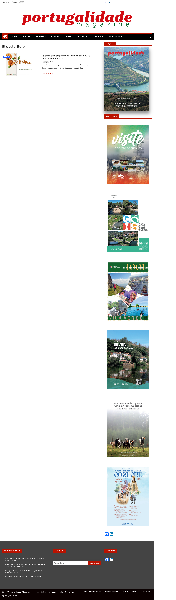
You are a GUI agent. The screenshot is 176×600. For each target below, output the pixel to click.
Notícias (55, 37)
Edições (26, 37)
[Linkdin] (109, 2)
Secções (40, 37)
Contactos (98, 37)
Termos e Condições (112, 592)
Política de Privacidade (92, 592)
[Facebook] (106, 2)
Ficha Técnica (115, 37)
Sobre (14, 37)
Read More (47, 73)
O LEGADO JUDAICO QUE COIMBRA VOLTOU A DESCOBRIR (23, 577)
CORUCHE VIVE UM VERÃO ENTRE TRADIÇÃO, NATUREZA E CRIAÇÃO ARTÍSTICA (24, 571)
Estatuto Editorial (130, 592)
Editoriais (82, 37)
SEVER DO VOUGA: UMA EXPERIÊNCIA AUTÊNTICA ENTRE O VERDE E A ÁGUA (24, 559)
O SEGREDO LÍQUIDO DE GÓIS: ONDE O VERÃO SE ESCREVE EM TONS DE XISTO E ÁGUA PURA (25, 565)
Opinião (68, 37)
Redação (45, 62)
